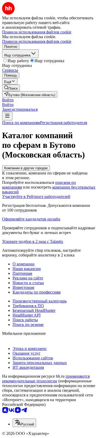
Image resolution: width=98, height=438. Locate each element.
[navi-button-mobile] (7, 116)
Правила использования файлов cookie (36, 41)
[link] (11, 88)
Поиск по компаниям (21, 122)
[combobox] (24, 422)
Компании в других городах (26, 168)
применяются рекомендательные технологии (46, 378)
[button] (8, 100)
